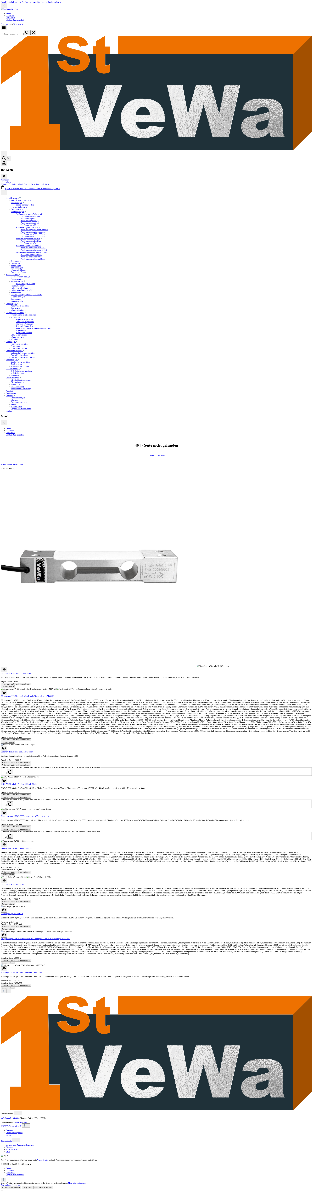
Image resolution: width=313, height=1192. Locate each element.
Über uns (9, 1130)
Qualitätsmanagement (14, 1133)
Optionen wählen (8, 686)
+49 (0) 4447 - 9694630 (10, 1118)
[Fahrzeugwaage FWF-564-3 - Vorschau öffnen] (4, 910)
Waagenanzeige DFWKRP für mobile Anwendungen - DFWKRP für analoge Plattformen (35, 939)
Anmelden (5, 24)
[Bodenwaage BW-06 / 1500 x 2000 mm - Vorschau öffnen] (4, 844)
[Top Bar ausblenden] (4, 5)
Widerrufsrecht (11, 1149)
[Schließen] (2, 1190)
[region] (156, 728)
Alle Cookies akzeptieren (43, 1187)
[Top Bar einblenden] (4, 192)
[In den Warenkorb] (10, 771)
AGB (8, 1152)
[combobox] (12, 34)
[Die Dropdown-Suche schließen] (33, 32)
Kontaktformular (20, 1122)
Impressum (10, 16)
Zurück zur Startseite (157, 455)
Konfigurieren (27, 1187)
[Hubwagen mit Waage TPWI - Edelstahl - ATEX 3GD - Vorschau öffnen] (4, 968)
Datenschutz (10, 18)
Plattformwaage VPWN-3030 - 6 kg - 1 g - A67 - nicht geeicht (25, 816)
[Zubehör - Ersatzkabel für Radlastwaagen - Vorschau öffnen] (4, 748)
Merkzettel (46, 184)
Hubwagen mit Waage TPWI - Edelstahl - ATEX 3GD (22, 972)
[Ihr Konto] (4, 163)
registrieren (9, 182)
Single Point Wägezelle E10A (12, 884)
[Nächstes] (8, 991)
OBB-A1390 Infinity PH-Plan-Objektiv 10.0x (19, 784)
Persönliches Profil (16, 184)
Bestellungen (36, 184)
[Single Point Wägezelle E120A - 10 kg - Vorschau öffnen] (4, 669)
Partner (8, 1135)
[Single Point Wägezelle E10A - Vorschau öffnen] (4, 880)
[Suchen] (27, 32)
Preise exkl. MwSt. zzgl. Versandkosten (16, 684)
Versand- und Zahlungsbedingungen (20, 1145)
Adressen (27, 184)
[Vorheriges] (3, 991)
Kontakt (9, 13)
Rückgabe (10, 1147)
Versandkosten (42, 1160)
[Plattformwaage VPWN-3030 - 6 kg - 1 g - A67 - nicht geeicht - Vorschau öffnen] (4, 812)
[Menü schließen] (4, 176)
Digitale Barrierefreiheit (15, 20)
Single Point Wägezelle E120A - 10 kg (16, 673)
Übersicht (5, 184)
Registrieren (18, 24)
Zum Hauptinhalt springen (11, 2)
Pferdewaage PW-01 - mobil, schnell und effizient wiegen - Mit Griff (27, 696)
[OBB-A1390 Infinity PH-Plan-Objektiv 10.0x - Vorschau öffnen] (4, 780)
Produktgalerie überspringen (12, 464)
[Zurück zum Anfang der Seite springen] (3, 1180)
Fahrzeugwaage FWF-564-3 (12, 914)
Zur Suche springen (29, 2)
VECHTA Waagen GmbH (11, 1126)
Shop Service (6, 1141)
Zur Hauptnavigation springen (49, 2)
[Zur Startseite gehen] (9, 9)
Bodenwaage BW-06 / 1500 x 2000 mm (16, 848)
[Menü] (4, 27)
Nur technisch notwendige (11, 1187)
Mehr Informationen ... (77, 1183)
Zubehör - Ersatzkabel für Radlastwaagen (17, 752)
